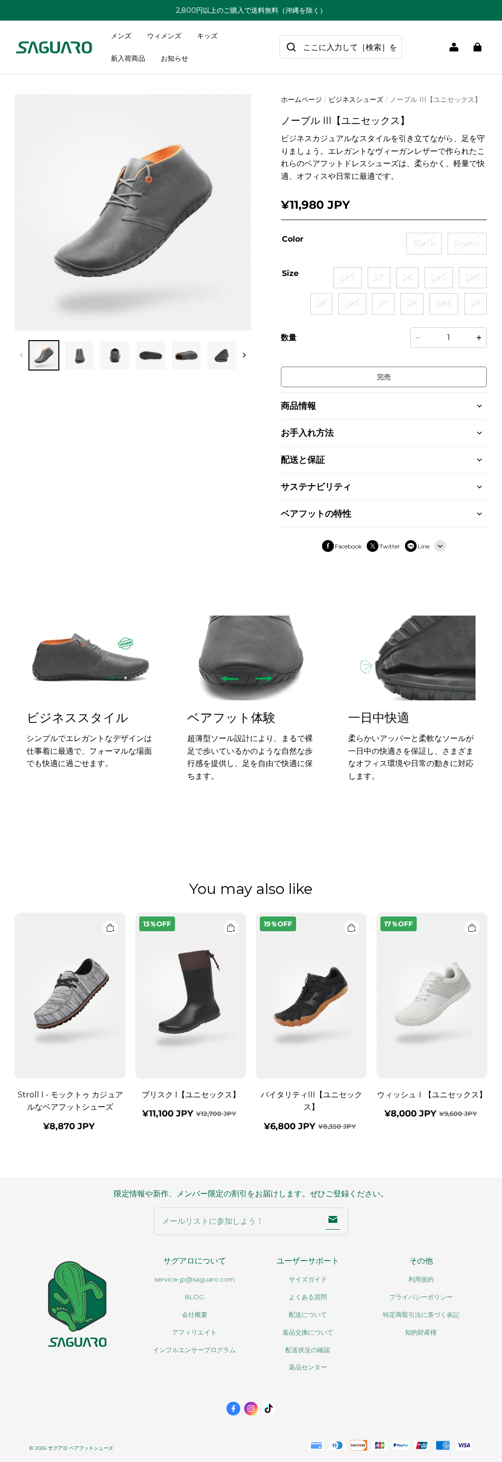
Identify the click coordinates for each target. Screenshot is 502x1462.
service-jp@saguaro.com (194, 1279)
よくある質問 (308, 1297)
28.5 (444, 303)
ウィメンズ (164, 35)
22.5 (347, 277)
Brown (467, 243)
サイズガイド (308, 1279)
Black (424, 243)
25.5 (472, 277)
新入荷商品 (128, 58)
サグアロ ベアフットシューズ (80, 1448)
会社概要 (194, 1314)
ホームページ (301, 99)
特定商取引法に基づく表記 (421, 1314)
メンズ (121, 35)
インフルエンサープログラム (194, 1350)
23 (379, 277)
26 (321, 303)
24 (407, 277)
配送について (308, 1314)
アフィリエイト (194, 1332)
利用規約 (421, 1279)
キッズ (207, 35)
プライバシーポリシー (421, 1297)
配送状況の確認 (307, 1350)
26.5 (352, 303)
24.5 (439, 277)
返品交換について (307, 1332)
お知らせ (174, 58)
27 (383, 303)
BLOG (194, 1297)
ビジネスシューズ (355, 99)
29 (475, 303)
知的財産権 (421, 1332)
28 (412, 303)
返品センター (308, 1367)
